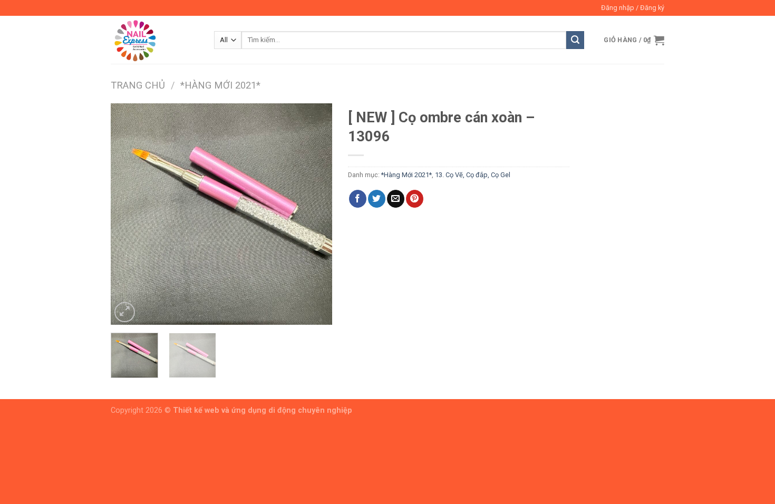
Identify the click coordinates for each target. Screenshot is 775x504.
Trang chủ (138, 85)
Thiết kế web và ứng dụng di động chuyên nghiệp (262, 410)
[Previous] (128, 214)
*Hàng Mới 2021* (220, 85)
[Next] (314, 214)
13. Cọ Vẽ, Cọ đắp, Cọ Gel (472, 175)
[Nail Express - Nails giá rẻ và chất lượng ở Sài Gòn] (154, 40)
